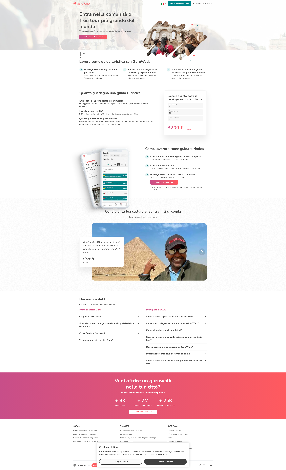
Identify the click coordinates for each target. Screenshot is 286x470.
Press (169, 438)
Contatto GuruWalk (175, 431)
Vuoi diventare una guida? (179, 4)
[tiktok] (207, 465)
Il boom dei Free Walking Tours (85, 438)
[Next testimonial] (202, 251)
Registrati (208, 3)
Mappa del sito (126, 434)
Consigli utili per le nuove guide (85, 441)
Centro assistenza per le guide (85, 431)
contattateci (154, 190)
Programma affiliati (174, 441)
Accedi (198, 3)
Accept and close (165, 462)
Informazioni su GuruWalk (177, 434)
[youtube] (211, 465)
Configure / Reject (121, 462)
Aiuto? (95, 465)
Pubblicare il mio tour (93, 37)
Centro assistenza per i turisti (131, 431)
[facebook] (200, 465)
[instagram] (204, 465)
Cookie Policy (161, 454)
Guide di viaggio (126, 441)
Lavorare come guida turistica (84, 434)
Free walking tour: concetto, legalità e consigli (138, 438)
